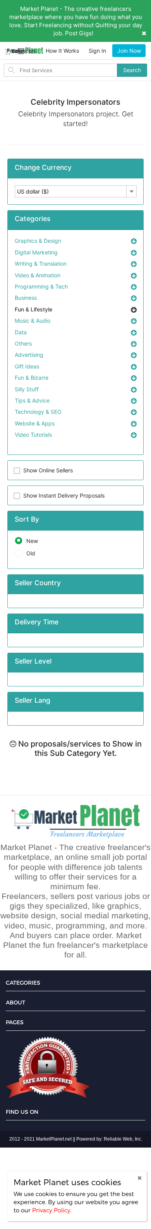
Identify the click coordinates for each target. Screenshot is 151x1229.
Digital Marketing (36, 252)
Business (26, 297)
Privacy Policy (51, 1210)
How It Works (62, 50)
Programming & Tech (41, 286)
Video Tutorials (33, 434)
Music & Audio (32, 320)
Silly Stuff (27, 389)
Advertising (29, 354)
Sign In (97, 50)
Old (30, 553)
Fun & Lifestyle (33, 309)
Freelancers (21, 50)
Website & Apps (35, 423)
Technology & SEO (38, 411)
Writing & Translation (41, 263)
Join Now (129, 50)
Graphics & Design (38, 240)
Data (21, 332)
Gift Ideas (27, 366)
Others (23, 343)
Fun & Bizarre (31, 377)
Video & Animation (37, 275)
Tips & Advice (32, 400)
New (32, 541)
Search (132, 70)
